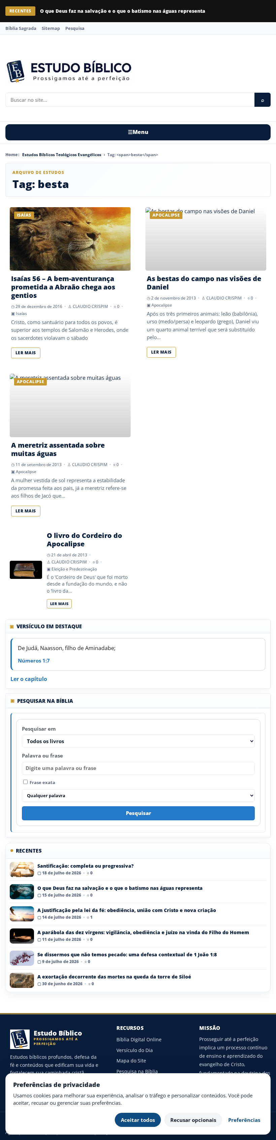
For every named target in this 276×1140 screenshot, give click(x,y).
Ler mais (25, 353)
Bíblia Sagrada (20, 28)
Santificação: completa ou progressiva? (85, 866)
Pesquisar (138, 813)
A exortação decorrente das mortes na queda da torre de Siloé (114, 976)
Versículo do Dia (134, 1050)
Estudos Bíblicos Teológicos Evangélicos (61, 154)
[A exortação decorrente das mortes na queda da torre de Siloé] (22, 980)
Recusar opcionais (193, 1119)
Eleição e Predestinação (74, 569)
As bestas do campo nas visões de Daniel (204, 282)
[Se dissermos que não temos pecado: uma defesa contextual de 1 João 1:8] (22, 958)
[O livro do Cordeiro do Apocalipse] (26, 570)
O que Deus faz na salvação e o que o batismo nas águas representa (122, 11)
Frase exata (42, 782)
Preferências (244, 1119)
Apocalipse (161, 305)
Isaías (21, 313)
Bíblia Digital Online (139, 1039)
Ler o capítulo (28, 679)
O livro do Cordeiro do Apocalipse (84, 539)
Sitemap (51, 28)
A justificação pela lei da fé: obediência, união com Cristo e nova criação (126, 910)
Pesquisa (74, 28)
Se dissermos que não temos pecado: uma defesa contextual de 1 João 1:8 (127, 954)
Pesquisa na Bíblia (137, 1071)
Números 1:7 (34, 660)
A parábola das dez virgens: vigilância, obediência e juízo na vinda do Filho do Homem (143, 932)
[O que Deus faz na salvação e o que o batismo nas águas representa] (22, 891)
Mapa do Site (131, 1060)
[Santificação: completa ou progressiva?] (22, 869)
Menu (138, 132)
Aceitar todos (138, 1119)
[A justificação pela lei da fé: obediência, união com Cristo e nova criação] (22, 913)
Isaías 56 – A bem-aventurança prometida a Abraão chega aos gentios (63, 287)
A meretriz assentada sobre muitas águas (58, 449)
